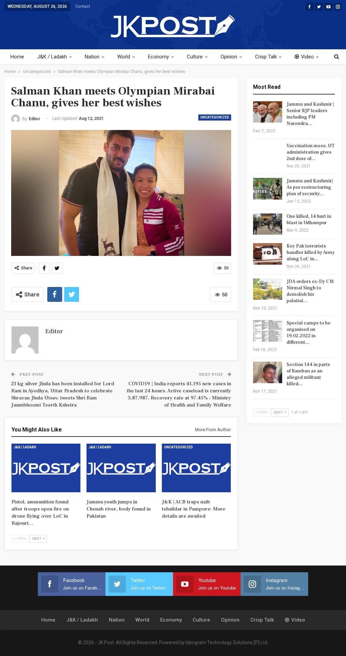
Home (17, 57)
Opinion (229, 57)
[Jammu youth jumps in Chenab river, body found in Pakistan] (121, 468)
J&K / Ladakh (52, 57)
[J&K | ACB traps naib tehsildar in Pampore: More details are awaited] (196, 468)
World (123, 57)
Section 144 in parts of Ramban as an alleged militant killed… (308, 374)
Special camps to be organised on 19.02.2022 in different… (308, 332)
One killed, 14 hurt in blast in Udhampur (309, 219)
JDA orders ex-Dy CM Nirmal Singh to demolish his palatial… (310, 291)
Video (307, 57)
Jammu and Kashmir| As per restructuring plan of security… (310, 187)
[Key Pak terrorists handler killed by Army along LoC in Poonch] (267, 254)
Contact (82, 6)
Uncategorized (214, 117)
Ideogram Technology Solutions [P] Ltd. (227, 642)
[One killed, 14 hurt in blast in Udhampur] (267, 224)
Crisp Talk (266, 57)
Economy (158, 57)
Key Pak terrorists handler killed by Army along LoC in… (311, 252)
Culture (195, 57)
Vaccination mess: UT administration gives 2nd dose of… (311, 152)
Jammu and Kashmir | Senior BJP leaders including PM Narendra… (310, 114)
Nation (92, 57)
